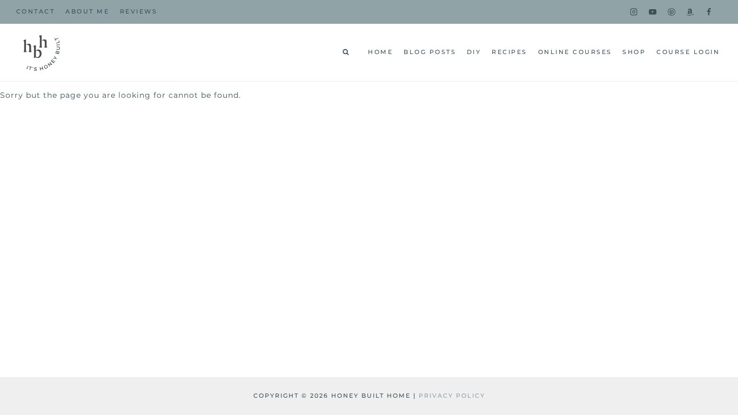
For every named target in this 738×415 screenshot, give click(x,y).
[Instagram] (633, 11)
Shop (634, 52)
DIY (474, 52)
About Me (87, 11)
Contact (35, 11)
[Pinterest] (671, 11)
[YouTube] (652, 11)
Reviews (139, 11)
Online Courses (575, 52)
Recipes (509, 52)
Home (380, 52)
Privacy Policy (452, 395)
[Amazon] (689, 11)
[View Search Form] (345, 52)
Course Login (688, 52)
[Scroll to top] (712, 275)
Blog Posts (430, 52)
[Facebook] (708, 11)
